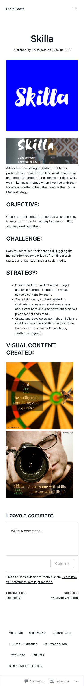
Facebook (59, 328)
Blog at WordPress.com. (25, 665)
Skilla (73, 177)
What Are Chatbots (64, 597)
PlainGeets (15, 9)
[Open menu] (75, 9)
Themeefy (13, 597)
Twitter (20, 333)
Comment (62, 563)
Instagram (33, 333)
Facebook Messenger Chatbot (30, 168)
